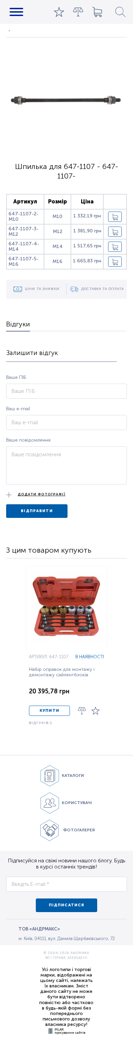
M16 (57, 261)
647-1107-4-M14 (24, 246)
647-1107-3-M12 (24, 231)
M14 (58, 246)
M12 (57, 231)
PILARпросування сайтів (70, 1031)
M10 (57, 216)
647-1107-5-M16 (24, 261)
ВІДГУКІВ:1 (41, 723)
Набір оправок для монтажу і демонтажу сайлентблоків (61, 672)
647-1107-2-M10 (24, 216)
